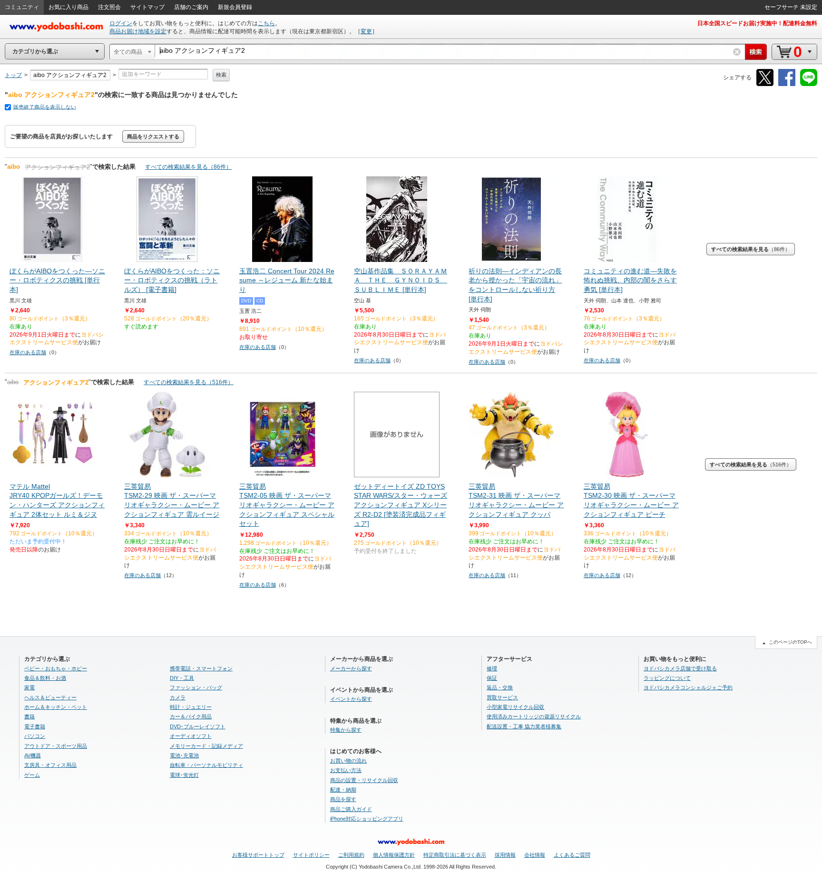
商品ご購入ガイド (351, 809)
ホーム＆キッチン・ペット (55, 707)
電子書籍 (34, 726)
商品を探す (343, 799)
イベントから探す (351, 699)
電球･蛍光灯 (184, 775)
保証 (492, 678)
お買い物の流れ (348, 761)
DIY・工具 (182, 678)
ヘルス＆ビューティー (50, 697)
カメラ (178, 697)
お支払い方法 (346, 770)
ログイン (120, 23)
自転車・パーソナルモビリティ (206, 765)
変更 (366, 31)
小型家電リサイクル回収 (515, 707)
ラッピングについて (667, 678)
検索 (221, 74)
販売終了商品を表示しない (44, 107)
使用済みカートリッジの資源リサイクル (534, 716)
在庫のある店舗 (28, 352)
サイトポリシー (311, 855)
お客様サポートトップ (258, 855)
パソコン (34, 736)
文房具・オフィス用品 (50, 765)
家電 (29, 687)
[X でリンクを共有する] (764, 84)
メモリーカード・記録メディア (206, 746)
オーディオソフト (191, 736)
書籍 (29, 716)
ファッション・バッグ (196, 687)
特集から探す (346, 730)
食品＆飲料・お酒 (45, 678)
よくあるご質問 (572, 855)
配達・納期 (343, 790)
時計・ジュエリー (191, 707)
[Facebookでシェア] (786, 84)
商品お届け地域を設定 (137, 31)
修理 (492, 668)
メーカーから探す (351, 668)
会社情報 (534, 855)
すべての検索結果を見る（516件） (189, 382)
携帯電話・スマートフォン (201, 668)
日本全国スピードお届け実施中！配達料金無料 (757, 23)
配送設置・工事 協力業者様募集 (524, 726)
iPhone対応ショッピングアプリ (366, 819)
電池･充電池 (184, 755)
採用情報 (505, 855)
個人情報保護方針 (394, 855)
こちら (266, 23)
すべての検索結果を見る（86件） (188, 167)
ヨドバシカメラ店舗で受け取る (680, 668)
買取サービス (502, 697)
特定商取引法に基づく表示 (454, 855)
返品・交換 (500, 687)
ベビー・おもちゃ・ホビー (55, 668)
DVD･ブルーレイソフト (197, 726)
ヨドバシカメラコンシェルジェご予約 (688, 687)
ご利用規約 (351, 855)
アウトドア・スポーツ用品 (55, 746)
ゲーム (32, 775)
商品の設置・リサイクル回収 (364, 780)
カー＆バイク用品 (191, 716)
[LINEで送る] (808, 84)
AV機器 (32, 755)
